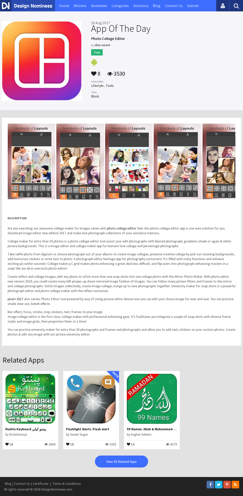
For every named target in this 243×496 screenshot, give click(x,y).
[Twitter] (218, 484)
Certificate (40, 483)
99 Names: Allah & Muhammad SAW (153, 429)
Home (64, 5)
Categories (120, 5)
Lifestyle (97, 85)
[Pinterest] (227, 484)
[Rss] (235, 484)
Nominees (99, 5)
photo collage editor (121, 228)
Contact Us (174, 5)
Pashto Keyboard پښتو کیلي (25, 429)
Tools (110, 85)
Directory (140, 5)
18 (11, 444)
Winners (80, 5)
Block (95, 96)
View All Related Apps (121, 461)
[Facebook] (210, 484)
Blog (156, 5)
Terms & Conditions (67, 483)
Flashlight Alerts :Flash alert (87, 429)
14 (132, 444)
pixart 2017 (15, 299)
